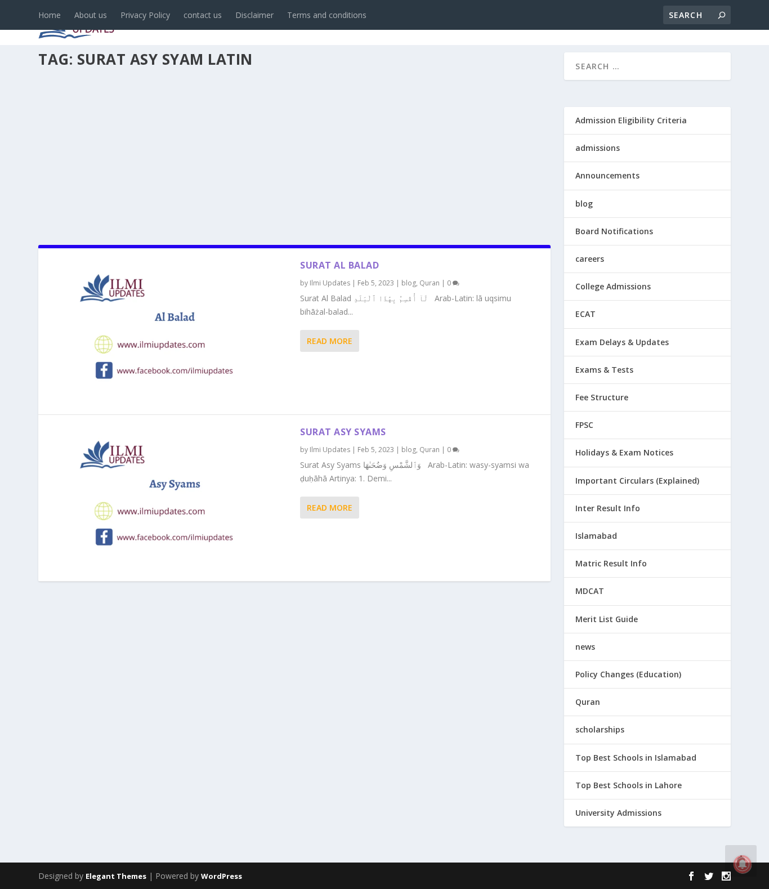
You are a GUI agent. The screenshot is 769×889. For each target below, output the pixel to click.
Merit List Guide (606, 619)
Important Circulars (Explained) (637, 480)
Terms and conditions (326, 15)
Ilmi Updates (330, 283)
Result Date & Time (665, 23)
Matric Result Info (611, 563)
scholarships (599, 729)
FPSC (584, 424)
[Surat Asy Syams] (169, 498)
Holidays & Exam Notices (624, 452)
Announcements (552, 23)
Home (49, 15)
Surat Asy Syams (343, 432)
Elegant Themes (116, 876)
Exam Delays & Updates (622, 342)
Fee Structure (601, 397)
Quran (429, 283)
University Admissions (618, 812)
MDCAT (589, 591)
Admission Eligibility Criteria (631, 120)
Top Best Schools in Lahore (628, 785)
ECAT (585, 314)
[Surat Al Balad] (169, 331)
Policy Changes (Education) (628, 674)
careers (297, 23)
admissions (360, 23)
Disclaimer (254, 15)
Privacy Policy (145, 15)
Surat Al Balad (339, 265)
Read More (329, 341)
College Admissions (613, 286)
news (208, 23)
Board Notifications (614, 231)
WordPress (221, 876)
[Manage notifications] (743, 864)
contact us (203, 15)
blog (250, 23)
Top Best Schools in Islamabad (635, 757)
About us (90, 15)
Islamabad (596, 535)
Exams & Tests (449, 23)
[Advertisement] (294, 153)
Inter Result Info (607, 508)
